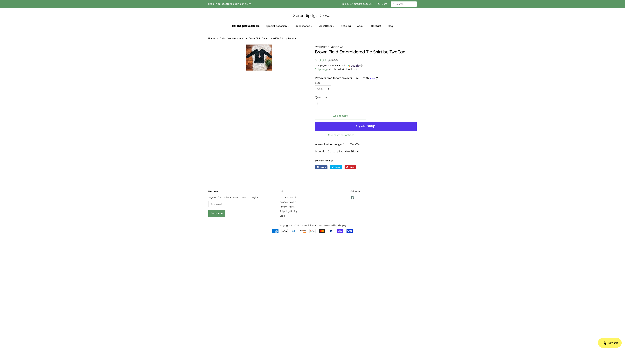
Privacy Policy (287, 202)
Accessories (303, 26)
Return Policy (287, 206)
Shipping (321, 69)
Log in (345, 4)
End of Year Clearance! (232, 38)
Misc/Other (326, 26)
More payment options (340, 134)
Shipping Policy (288, 211)
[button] (366, 65)
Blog (390, 26)
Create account (363, 4)
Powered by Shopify (335, 225)
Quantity (321, 97)
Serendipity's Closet (312, 15)
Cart (384, 4)
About (361, 26)
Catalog (346, 26)
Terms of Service (288, 197)
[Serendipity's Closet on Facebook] (352, 198)
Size (317, 82)
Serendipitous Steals (246, 26)
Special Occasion (276, 26)
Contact (376, 26)
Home (211, 38)
